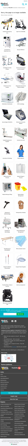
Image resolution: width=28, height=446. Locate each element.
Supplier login (14, 396)
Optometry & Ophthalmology (19, 412)
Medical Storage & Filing (19, 408)
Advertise (25, 0)
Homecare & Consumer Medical (7, 428)
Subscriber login (14, 399)
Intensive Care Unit (4, 432)
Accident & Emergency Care (6, 404)
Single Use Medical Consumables (20, 425)
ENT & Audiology (4, 425)
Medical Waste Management (19, 410)
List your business (14, 393)
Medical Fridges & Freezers (19, 406)
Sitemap (2, 390)
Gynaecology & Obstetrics (5, 426)
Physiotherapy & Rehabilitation (20, 421)
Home (2, 374)
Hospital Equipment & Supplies (6, 430)
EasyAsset (14, 346)
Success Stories (4, 388)
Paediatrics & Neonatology (19, 416)
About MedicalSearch (5, 378)
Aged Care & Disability (5, 406)
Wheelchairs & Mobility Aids (19, 434)
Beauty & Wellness (4, 410)
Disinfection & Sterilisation (5, 423)
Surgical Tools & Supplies (19, 427)
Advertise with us (4, 386)
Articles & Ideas (3, 376)
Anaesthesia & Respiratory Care (7, 408)
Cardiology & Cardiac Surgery (6, 412)
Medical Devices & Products (19, 404)
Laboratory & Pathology (5, 434)
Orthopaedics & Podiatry (19, 414)
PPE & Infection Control (18, 423)
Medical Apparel (4, 436)
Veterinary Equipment (18, 432)
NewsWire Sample (4, 384)
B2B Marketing (3, 380)
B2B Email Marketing (5, 382)
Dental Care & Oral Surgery (6, 417)
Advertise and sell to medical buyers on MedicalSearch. (12, 349)
